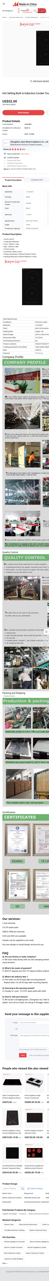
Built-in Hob (6, 1193)
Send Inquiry (23, 112)
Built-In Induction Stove (38, 1230)
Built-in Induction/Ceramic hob (13, 1197)
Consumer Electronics (16, 17)
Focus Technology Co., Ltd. (30, 1272)
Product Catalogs (36, 1188)
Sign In (6, 169)
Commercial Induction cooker (35, 1202)
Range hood (28, 1193)
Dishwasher (6, 1202)
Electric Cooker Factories (13, 1247)
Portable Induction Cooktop (14, 1230)
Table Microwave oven (32, 1197)
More (4, 1263)
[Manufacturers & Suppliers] (25, 4)
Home (4, 17)
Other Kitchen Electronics (28, 1224)
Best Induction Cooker (12, 1253)
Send (23, 1055)
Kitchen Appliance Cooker (36, 1247)
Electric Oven (9, 1224)
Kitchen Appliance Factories (14, 1241)
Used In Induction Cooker (35, 1253)
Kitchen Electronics (32, 17)
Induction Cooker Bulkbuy (13, 1259)
